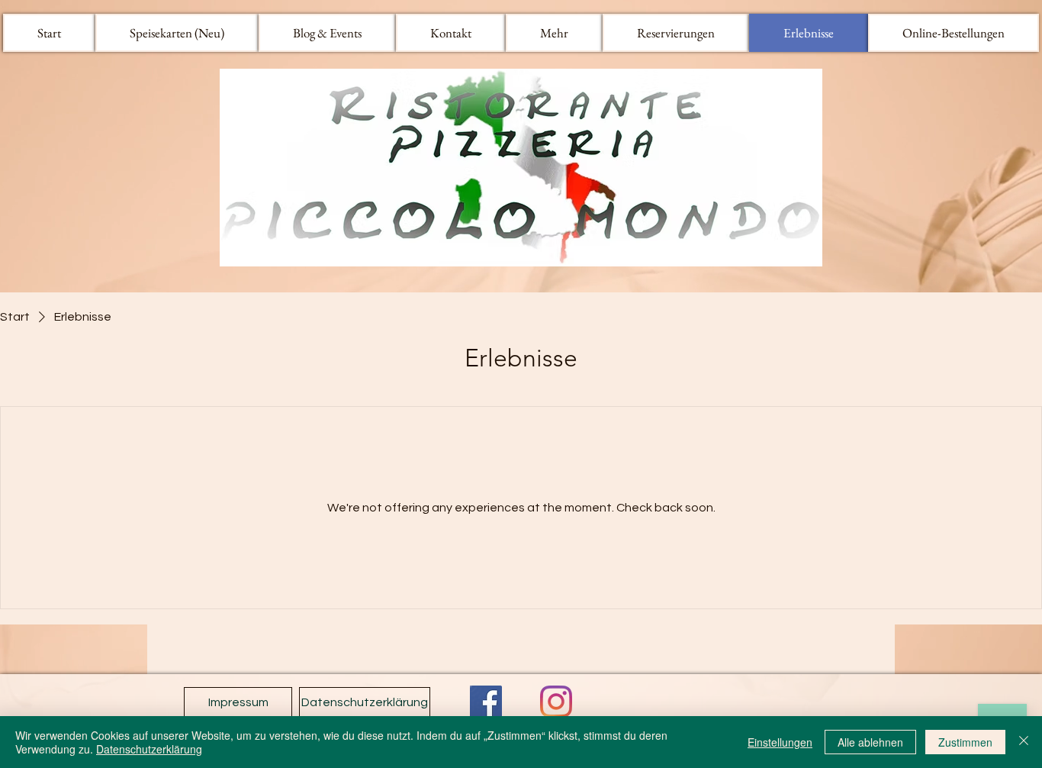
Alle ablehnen (870, 742)
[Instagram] (556, 702)
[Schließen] (1024, 742)
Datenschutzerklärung (149, 749)
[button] (554, 33)
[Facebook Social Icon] (486, 702)
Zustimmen (965, 742)
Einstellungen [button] (780, 742)
